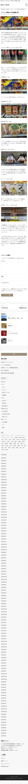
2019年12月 (4, 673)
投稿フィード (4, 761)
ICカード (3, 435)
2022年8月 (3, 587)
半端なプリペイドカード (7, 362)
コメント (3, 261)
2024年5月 (3, 530)
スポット (4, 389)
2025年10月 (4, 485)
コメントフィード (5, 763)
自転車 (9, 447)
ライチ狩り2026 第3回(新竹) (8, 743)
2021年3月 (3, 633)
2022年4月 (3, 598)
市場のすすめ (4, 408)
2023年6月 (3, 560)
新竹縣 (14, 445)
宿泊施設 (4, 395)
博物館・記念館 (22, 437)
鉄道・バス (4, 419)
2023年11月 (4, 547)
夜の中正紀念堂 (5, 370)
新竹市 (10, 445)
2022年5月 (3, 595)
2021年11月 (4, 611)
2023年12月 (4, 544)
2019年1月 (3, 703)
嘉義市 (15, 441)
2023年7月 (3, 557)
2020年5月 (3, 660)
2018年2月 (3, 733)
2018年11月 (4, 708)
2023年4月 (3, 565)
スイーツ (23, 435)
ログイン (3, 758)
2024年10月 (4, 517)
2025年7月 (3, 493)
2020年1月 (3, 671)
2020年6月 (3, 657)
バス (3, 424)
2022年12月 (4, 576)
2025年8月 (3, 490)
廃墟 (21, 443)
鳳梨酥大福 (10, 325)
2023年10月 (4, 549)
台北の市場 (4, 411)
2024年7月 (3, 525)
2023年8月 (3, 555)
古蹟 (2, 439)
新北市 (7, 445)
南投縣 (16, 437)
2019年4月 (3, 695)
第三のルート (4, 747)
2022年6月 (3, 592)
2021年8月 (3, 619)
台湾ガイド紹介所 (5, 4)
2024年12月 (4, 512)
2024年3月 (3, 536)
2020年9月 (3, 649)
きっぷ (7, 435)
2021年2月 (3, 636)
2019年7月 (3, 687)
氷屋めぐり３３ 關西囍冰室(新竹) (9, 367)
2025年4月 (3, 501)
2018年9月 (3, 714)
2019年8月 (3, 684)
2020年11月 (4, 644)
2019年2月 (3, 700)
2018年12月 (4, 706)
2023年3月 (3, 568)
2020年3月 (3, 665)
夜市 (2, 443)
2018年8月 (3, 717)
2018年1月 (3, 735)
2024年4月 (3, 533)
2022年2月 (3, 603)
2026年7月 (3, 460)
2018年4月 (3, 727)
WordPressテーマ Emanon (16, 778)
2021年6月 (3, 625)
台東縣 (18, 439)
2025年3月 (3, 503)
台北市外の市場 (6, 414)
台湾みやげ (4, 441)
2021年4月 (3, 630)
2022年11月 (4, 579)
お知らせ (3, 381)
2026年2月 (3, 474)
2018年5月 (3, 725)
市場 (18, 443)
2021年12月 (4, 609)
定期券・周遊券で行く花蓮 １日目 (15, 318)
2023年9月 (3, 552)
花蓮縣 (13, 447)
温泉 (22, 445)
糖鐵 (2, 447)
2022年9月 (3, 584)
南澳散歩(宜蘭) (4, 750)
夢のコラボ (10, 340)
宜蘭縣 (10, 443)
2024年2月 (3, 539)
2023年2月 (3, 571)
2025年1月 (3, 509)
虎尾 (20, 447)
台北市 (10, 439)
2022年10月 (4, 582)
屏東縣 (14, 443)
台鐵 (3, 427)
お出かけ (4, 400)
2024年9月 (3, 520)
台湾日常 (12, 14)
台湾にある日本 (23, 439)
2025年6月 (3, 495)
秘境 (25, 445)
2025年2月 (3, 506)
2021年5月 (3, 628)
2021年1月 (3, 638)
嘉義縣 (19, 441)
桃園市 (18, 445)
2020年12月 (4, 641)
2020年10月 (4, 646)
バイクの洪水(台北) (5, 365)
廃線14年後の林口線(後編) (7, 373)
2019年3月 (3, 698)
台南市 (14, 439)
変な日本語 (4, 405)
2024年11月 (4, 514)
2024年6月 (3, 528)
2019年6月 (3, 690)
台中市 (6, 439)
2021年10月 (4, 614)
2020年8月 (3, 652)
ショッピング (17, 435)
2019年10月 (4, 679)
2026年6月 (3, 463)
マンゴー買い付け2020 (12, 333)
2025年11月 (4, 482)
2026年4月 (3, 468)
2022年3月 (3, 601)
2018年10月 (4, 711)
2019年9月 (3, 681)
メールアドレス (5, 282)
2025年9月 (3, 487)
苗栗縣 (17, 447)
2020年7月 (3, 654)
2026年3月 (3, 471)
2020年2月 (3, 668)
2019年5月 (3, 692)
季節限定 (6, 443)
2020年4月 (3, 663)
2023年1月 (3, 574)
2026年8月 (3, 458)
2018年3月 (3, 730)
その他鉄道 (4, 422)
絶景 (5, 447)
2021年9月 (3, 617)
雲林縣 (3, 449)
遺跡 (23, 447)
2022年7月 (3, 590)
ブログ (9, 14)
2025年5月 (3, 498)
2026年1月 (3, 476)
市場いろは (4, 416)
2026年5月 (3, 466)
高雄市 (7, 449)
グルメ (3, 387)
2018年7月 (3, 719)
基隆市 (23, 441)
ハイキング (4, 437)
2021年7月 (3, 622)
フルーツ (12, 437)
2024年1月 (3, 541)
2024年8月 (3, 522)
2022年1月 (3, 606)
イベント (12, 435)
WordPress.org (4, 766)
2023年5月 (3, 563)
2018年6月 (3, 722)
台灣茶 (8, 441)
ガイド (2, 384)
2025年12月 (4, 479)
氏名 (2, 276)
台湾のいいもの (6, 392)
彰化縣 (3, 445)
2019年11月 (4, 676)
